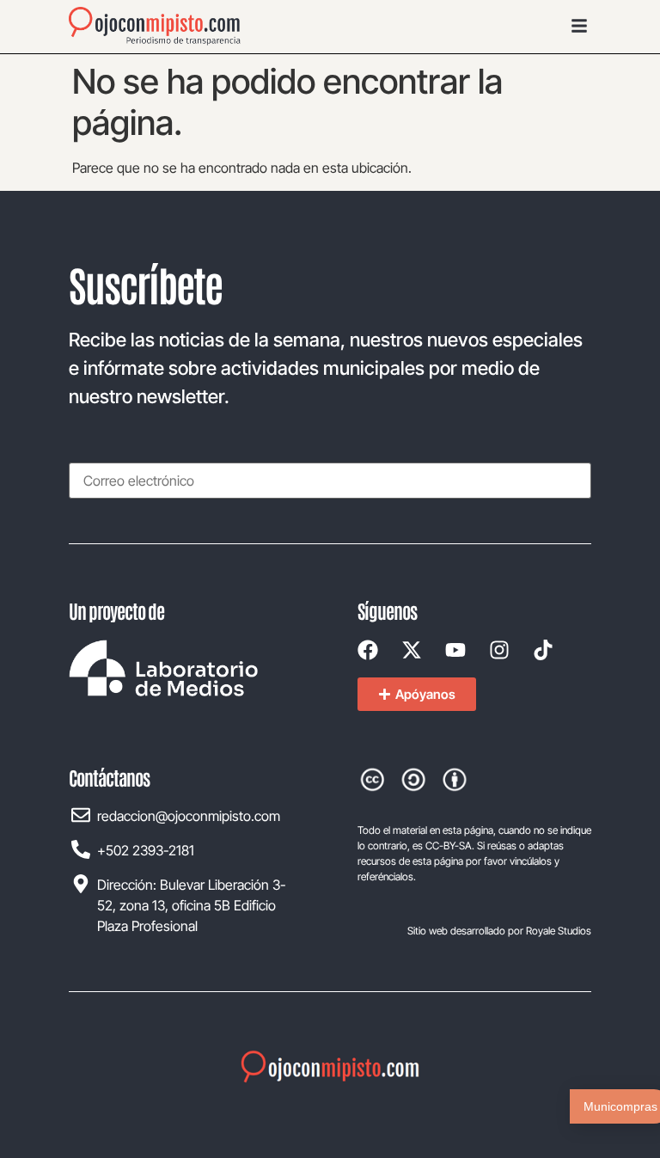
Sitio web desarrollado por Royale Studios (499, 930)
